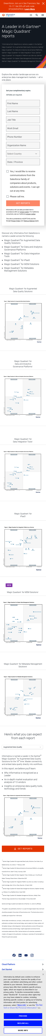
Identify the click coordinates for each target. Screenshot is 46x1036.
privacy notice (30, 214)
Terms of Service (29, 221)
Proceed (23, 1016)
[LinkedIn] (20, 955)
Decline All (23, 1023)
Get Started (7, 969)
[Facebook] (14, 955)
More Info (23, 1030)
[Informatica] (8, 15)
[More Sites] (30, 15)
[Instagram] (32, 955)
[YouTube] (26, 955)
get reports (25, 849)
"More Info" (21, 1005)
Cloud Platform (8, 964)
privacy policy (24, 212)
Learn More (30, 9)
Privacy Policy (15, 221)
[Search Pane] (36, 15)
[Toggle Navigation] (42, 14)
